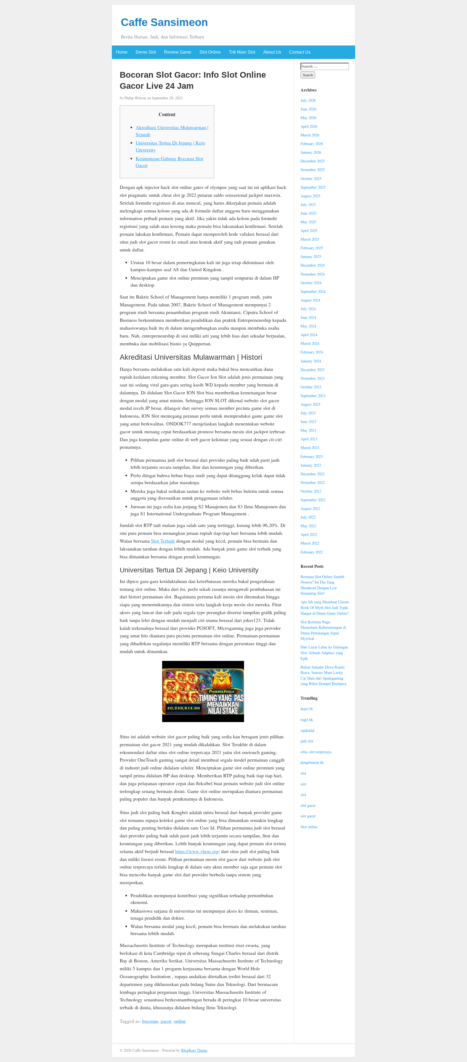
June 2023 (308, 421)
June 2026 (308, 109)
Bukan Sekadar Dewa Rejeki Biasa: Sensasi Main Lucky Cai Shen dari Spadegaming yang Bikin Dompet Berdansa (323, 675)
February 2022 (312, 552)
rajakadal (307, 730)
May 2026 (308, 117)
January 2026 (311, 152)
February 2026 (312, 143)
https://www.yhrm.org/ (197, 851)
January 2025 (311, 256)
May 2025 (308, 221)
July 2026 (308, 100)
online (180, 1021)
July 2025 (308, 204)
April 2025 (309, 230)
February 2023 (312, 456)
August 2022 (310, 508)
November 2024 (313, 274)
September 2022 (313, 499)
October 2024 (311, 282)
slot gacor (308, 805)
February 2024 (312, 352)
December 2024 (313, 265)
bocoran (150, 1021)
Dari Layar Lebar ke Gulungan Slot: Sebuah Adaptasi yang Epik (324, 652)
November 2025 (313, 169)
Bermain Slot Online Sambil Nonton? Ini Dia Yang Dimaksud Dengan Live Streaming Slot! (322, 585)
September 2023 (313, 395)
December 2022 (313, 473)
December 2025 (313, 160)
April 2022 (309, 534)
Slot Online (210, 52)
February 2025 (312, 247)
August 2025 (310, 195)
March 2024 (310, 343)
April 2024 (309, 334)
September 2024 (313, 291)
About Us (272, 52)
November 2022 (313, 482)
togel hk (307, 719)
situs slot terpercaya (316, 751)
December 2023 (313, 369)
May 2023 (308, 430)
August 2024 (310, 300)
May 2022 (308, 525)
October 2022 (311, 491)
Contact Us (300, 52)
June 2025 (308, 213)
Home (122, 52)
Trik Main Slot (242, 52)
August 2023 (310, 404)
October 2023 (311, 386)
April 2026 (309, 126)
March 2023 (310, 447)
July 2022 (308, 517)
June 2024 (308, 317)
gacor (166, 1021)
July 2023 (308, 412)
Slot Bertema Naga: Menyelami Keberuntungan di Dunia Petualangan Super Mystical (323, 630)
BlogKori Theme (194, 1050)
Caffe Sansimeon (164, 22)
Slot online (309, 826)
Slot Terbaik (163, 540)
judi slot (307, 740)
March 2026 (310, 134)
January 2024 (311, 360)
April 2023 (309, 438)
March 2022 (310, 543)
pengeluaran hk (312, 762)
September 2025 (313, 187)
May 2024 (308, 326)
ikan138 (307, 708)
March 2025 (310, 239)
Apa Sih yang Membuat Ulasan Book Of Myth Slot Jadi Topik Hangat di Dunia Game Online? (325, 607)
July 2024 (308, 308)
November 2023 (313, 378)
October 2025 (311, 178)
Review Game (177, 52)
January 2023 (311, 465)
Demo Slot (146, 52)
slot (303, 773)
